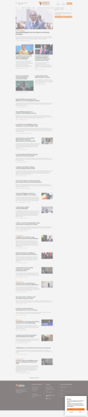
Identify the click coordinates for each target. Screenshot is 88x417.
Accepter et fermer (76, 409)
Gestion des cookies (70, 406)
